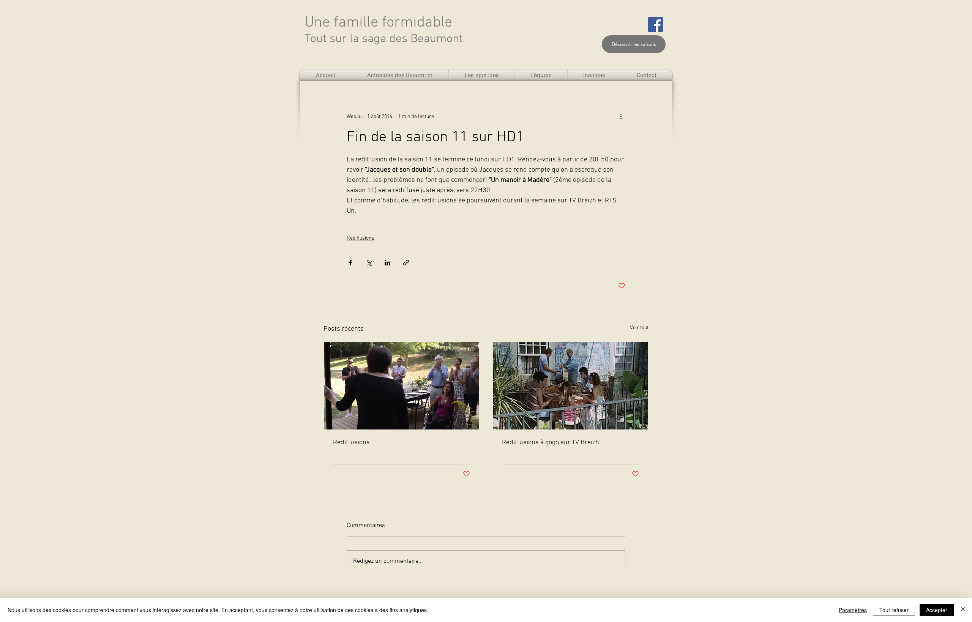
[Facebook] (655, 24)
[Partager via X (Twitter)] (368, 262)
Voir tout (639, 328)
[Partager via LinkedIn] (387, 262)
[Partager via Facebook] (350, 262)
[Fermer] (962, 610)
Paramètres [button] (853, 610)
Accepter (936, 610)
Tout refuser (894, 610)
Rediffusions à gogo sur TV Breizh (550, 443)
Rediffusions (360, 238)
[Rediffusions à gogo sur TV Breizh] (570, 385)
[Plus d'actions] (620, 116)
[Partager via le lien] (406, 262)
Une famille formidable (378, 23)
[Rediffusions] (401, 385)
